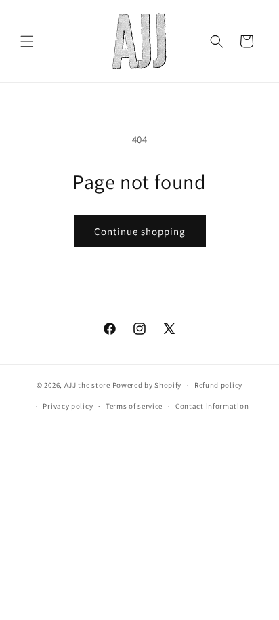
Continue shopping (140, 231)
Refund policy (218, 385)
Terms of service (134, 406)
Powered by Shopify (147, 385)
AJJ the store (87, 385)
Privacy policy (68, 406)
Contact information (212, 406)
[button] (27, 41)
